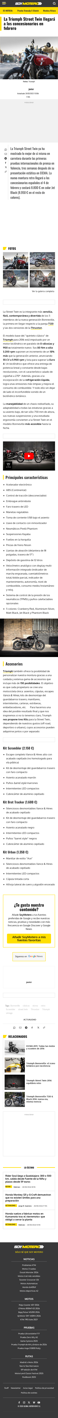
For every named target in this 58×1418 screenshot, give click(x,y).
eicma (35, 1006)
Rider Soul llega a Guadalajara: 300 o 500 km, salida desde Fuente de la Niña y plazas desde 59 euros (28, 1178)
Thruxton (36, 327)
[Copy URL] (5, 171)
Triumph (8, 339)
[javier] (26, 89)
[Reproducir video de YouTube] (29, 456)
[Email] (5, 153)
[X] (5, 166)
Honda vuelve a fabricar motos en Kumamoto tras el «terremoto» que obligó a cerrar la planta (25, 1216)
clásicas (26, 1006)
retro (43, 1006)
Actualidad (29, 1020)
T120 (51, 323)
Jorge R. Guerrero (25, 1206)
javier (31, 89)
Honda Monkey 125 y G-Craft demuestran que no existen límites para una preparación (28, 1197)
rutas (7, 1187)
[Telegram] (5, 158)
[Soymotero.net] (29, 1246)
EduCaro (17, 1187)
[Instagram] (24, 1402)
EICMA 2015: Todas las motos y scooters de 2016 (40, 1047)
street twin (23, 1010)
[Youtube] (38, 1402)
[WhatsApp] (5, 149)
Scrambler (10, 1010)
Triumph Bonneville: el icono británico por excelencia (40, 1064)
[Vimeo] (34, 1402)
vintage (9, 1013)
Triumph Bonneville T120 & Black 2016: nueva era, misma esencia (39, 1099)
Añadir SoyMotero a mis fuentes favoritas (29, 938)
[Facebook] (5, 162)
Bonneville (15, 1006)
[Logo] (28, 3)
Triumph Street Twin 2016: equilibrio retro (39, 1081)
